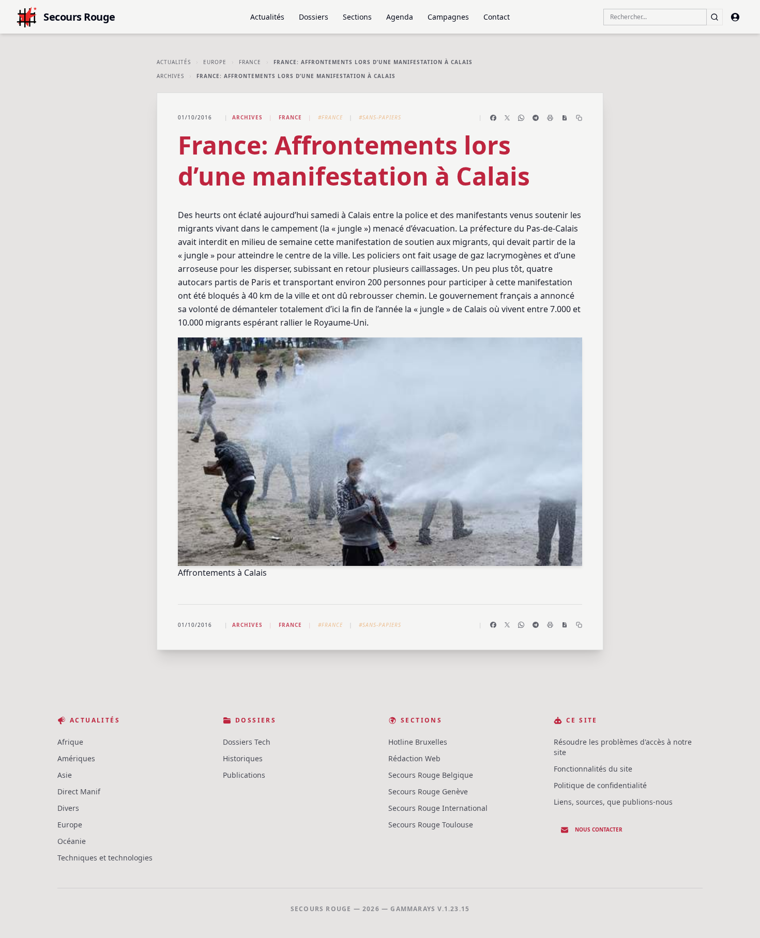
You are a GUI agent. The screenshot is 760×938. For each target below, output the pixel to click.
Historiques (243, 758)
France (250, 62)
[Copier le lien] (579, 118)
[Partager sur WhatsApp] (521, 118)
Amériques (76, 758)
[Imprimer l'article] (550, 118)
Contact (496, 17)
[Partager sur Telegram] (536, 118)
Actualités (267, 17)
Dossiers (313, 17)
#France (330, 117)
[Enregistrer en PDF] (564, 118)
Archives (170, 76)
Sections (357, 17)
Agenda (399, 17)
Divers (68, 808)
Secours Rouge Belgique (430, 775)
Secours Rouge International (438, 808)
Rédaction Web (414, 758)
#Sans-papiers (380, 117)
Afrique (70, 742)
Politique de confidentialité (600, 785)
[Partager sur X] (507, 117)
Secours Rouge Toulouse (430, 824)
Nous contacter (598, 829)
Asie (64, 775)
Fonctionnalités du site (593, 769)
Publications (244, 775)
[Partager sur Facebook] (493, 118)
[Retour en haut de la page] (737, 915)
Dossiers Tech (246, 742)
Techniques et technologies (105, 858)
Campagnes (448, 17)
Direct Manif (78, 791)
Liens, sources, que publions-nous (613, 802)
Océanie (71, 841)
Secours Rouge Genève (428, 791)
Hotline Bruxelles (417, 742)
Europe (214, 62)
